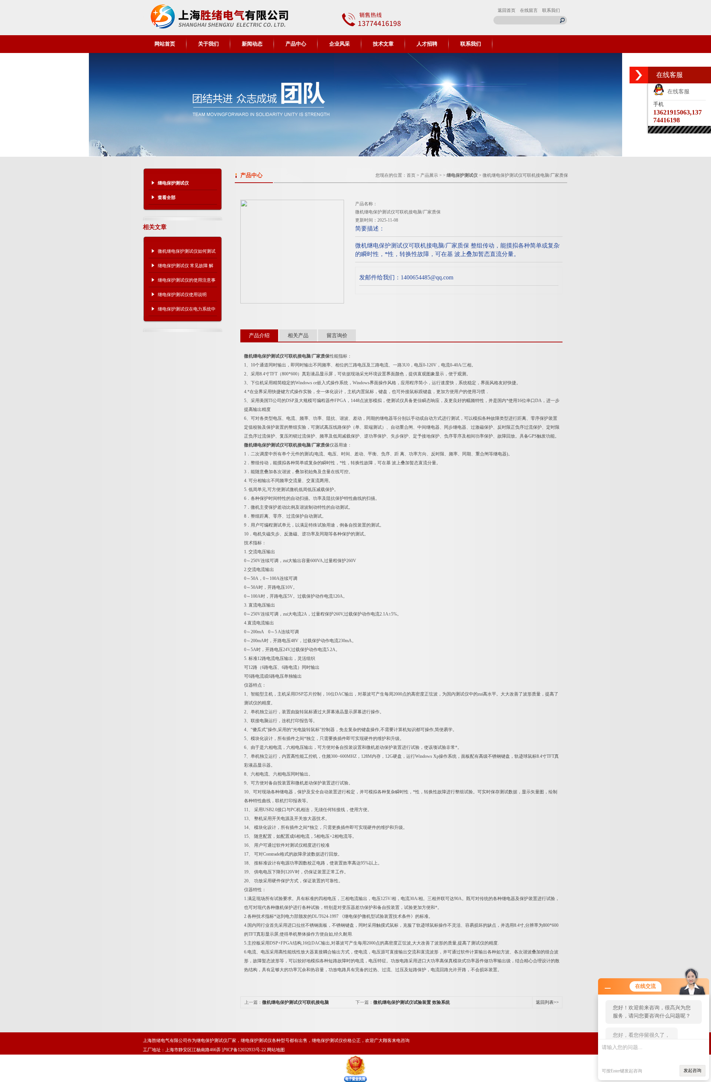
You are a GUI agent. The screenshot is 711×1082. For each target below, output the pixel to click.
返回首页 (506, 10)
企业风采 (339, 44)
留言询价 (337, 335)
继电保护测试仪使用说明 (182, 294)
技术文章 (383, 44)
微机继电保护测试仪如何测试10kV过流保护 (187, 253)
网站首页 (164, 44)
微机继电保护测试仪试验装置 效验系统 (411, 1002)
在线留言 (529, 10)
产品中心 (296, 44)
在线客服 (677, 91)
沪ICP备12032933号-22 (244, 1049)
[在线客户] (639, 75)
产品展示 (429, 175)
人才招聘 (427, 44)
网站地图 (276, 1049)
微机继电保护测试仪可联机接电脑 (295, 1002)
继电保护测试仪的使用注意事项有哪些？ (187, 282)
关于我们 (208, 44)
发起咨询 (692, 1070)
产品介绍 (259, 335)
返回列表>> (547, 1002)
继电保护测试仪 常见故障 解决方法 (185, 268)
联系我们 (551, 10)
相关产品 (298, 335)
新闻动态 (252, 44)
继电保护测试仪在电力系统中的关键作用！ (187, 311)
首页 (411, 175)
